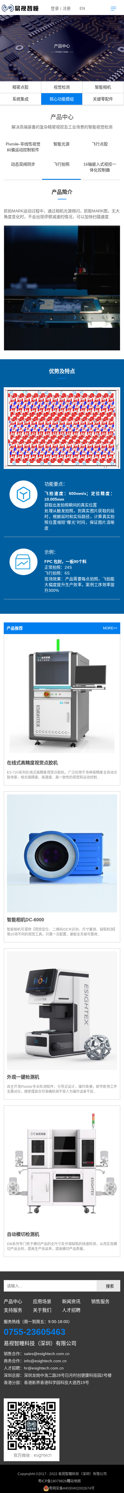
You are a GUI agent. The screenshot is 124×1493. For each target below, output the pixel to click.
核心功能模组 (62, 99)
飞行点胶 (100, 144)
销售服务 (100, 1301)
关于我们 (42, 1310)
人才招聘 (71, 1310)
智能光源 (61, 144)
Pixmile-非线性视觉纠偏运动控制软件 (23, 147)
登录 (55, 8)
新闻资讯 (71, 1301)
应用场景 (42, 1301)
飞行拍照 (61, 164)
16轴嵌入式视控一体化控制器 (99, 167)
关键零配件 (103, 99)
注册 (67, 8)
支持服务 (13, 1310)
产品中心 (13, 1301)
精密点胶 (20, 87)
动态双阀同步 (23, 164)
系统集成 (20, 99)
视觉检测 (62, 87)
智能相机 (103, 87)
